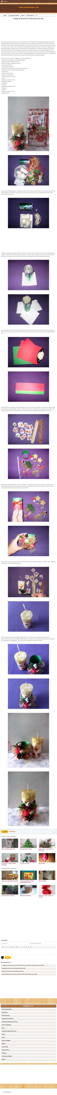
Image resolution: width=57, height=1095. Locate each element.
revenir (5, 831)
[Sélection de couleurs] (21, 947)
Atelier (3, 1037)
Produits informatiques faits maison (9, 1021)
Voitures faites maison (7, 1009)
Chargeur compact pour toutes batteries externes (13, 971)
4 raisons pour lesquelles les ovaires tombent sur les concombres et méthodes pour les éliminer (23, 965)
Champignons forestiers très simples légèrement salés (14, 968)
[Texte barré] (9, 947)
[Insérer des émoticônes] (19, 947)
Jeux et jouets (5, 1046)
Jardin (3, 1028)
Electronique (4, 1012)
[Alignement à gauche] (11, 947)
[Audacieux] (3, 947)
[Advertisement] (28, 29)
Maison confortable (6, 1040)
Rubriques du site (28, 1006)
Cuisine (3, 1034)
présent (44, 638)
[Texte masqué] (24, 947)
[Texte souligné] (7, 947)
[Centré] (14, 947)
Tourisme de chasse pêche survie (9, 1031)
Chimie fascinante (6, 1015)
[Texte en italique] (5, 947)
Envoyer (8, 957)
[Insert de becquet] (31, 947)
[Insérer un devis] (26, 947)
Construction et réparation (7, 1018)
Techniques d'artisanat (7, 1056)
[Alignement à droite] (16, 947)
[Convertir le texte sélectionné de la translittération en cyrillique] (29, 947)
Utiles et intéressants (6, 1024)
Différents (4, 1053)
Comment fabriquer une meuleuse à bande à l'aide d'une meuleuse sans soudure (19, 974)
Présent (3, 1059)
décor (43, 409)
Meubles (4, 1043)
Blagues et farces (5, 1049)
